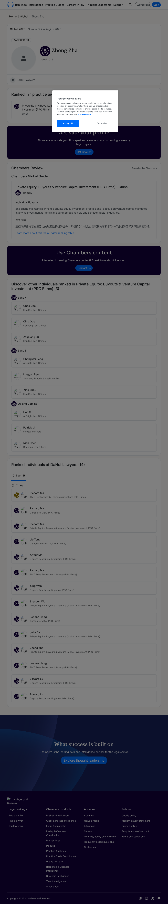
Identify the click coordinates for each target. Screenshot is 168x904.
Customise (102, 123)
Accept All (68, 123)
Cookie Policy (84, 114)
